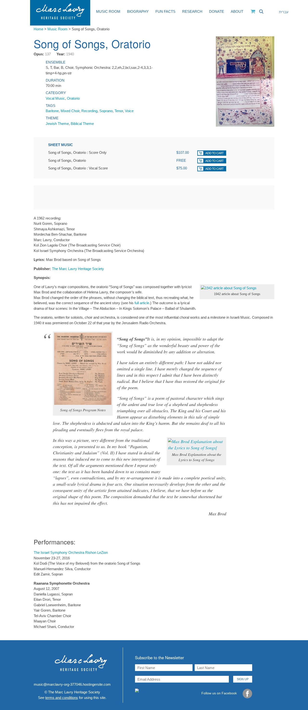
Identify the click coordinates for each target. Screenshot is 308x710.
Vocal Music (55, 98)
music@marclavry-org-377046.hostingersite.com (72, 684)
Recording (89, 111)
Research (192, 11)
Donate (216, 11)
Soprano (106, 111)
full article (142, 303)
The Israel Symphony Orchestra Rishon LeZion (71, 552)
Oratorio (73, 98)
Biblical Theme (82, 124)
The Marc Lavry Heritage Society (78, 269)
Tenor (119, 111)
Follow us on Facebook (219, 693)
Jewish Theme (57, 124)
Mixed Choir (70, 111)
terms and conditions (61, 698)
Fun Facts (165, 11)
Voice (129, 111)
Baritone (52, 111)
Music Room (108, 11)
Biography (138, 11)
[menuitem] (280, 12)
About (237, 11)
